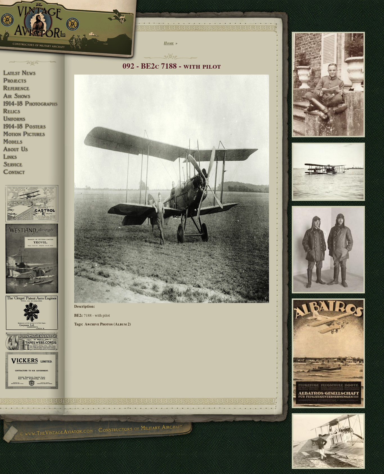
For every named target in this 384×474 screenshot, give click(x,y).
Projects (32, 80)
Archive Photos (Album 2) (108, 324)
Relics (32, 111)
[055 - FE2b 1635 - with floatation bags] (329, 203)
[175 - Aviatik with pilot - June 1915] (329, 471)
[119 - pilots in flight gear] (329, 296)
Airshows (32, 96)
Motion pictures (32, 134)
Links (32, 157)
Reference (32, 88)
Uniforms (32, 119)
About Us (32, 149)
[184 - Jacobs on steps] (329, 140)
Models (32, 141)
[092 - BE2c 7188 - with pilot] (171, 301)
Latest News (32, 73)
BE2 (77, 315)
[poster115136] (329, 411)
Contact (32, 172)
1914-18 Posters (32, 126)
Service (32, 164)
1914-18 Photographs (32, 103)
